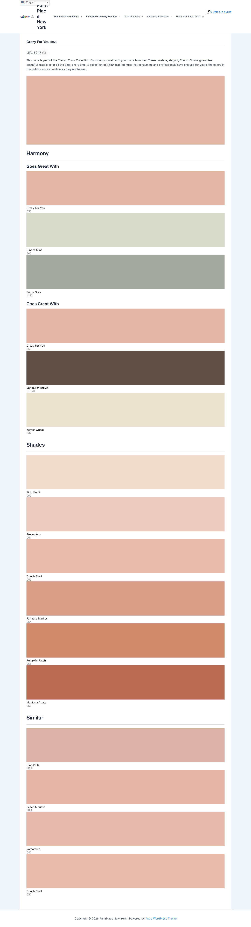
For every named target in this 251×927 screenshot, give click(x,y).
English (30, 2)
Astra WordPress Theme (161, 918)
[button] (80, 16)
